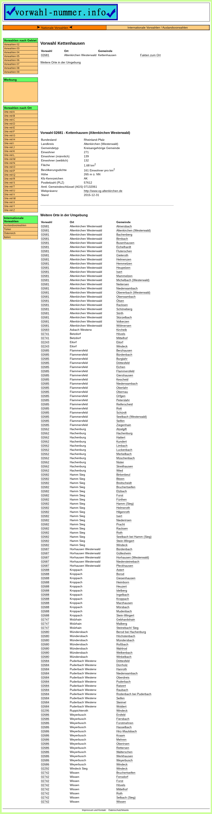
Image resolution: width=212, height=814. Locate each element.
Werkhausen (124, 756)
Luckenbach (124, 449)
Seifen (120, 420)
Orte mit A (9, 112)
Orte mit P (9, 171)
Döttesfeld (123, 362)
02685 (45, 350)
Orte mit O (9, 167)
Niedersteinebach (127, 561)
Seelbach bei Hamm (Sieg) (134, 536)
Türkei (7, 229)
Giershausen (124, 375)
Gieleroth (122, 255)
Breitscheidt (124, 483)
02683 (45, 329)
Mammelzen (124, 276)
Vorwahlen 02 (11, 44)
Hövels (120, 333)
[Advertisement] (20, 91)
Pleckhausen (124, 565)
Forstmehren (124, 723)
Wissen (121, 801)
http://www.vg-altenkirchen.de (103, 190)
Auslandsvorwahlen (15, 225)
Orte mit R (9, 178)
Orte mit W (10, 198)
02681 (45, 55)
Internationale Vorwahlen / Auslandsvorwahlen (158, 27)
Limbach (122, 445)
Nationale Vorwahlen (54, 27)
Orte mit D (9, 123)
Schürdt (121, 412)
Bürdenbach (124, 354)
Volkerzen (122, 321)
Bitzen (120, 478)
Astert (120, 569)
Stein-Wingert (125, 540)
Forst (119, 495)
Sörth (119, 313)
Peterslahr (123, 400)
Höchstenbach (125, 636)
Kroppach (122, 598)
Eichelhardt (123, 247)
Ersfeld (120, 714)
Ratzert (121, 685)
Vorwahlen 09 (11, 72)
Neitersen (122, 284)
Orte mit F (9, 131)
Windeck (122, 346)
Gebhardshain (125, 619)
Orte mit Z (9, 210)
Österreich (10, 233)
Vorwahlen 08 (11, 68)
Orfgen (120, 396)
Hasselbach (124, 727)
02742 (45, 772)
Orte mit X (9, 202)
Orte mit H (9, 139)
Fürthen (121, 499)
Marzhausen (124, 603)
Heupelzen (123, 267)
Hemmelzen (124, 263)
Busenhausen (125, 242)
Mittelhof (122, 338)
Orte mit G (9, 135)
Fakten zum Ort (150, 55)
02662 (45, 429)
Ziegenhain (123, 425)
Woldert (121, 706)
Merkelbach (124, 454)
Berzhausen (124, 350)
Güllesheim (123, 553)
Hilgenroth (123, 511)
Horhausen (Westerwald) (132, 557)
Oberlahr (122, 387)
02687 (45, 549)
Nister (120, 462)
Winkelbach (123, 656)
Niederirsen (123, 520)
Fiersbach (122, 718)
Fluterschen (124, 251)
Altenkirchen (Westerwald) (133, 230)
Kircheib (121, 329)
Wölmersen (123, 325)
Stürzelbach (124, 317)
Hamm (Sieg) (125, 503)
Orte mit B (9, 115)
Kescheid (122, 379)
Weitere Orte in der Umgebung (60, 62)
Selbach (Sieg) (126, 797)
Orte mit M (9, 159)
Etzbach (121, 491)
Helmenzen (123, 259)
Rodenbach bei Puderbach (133, 694)
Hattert (120, 437)
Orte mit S (9, 182)
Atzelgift (121, 429)
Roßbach (122, 644)
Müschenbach (125, 458)
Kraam (120, 735)
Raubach (122, 689)
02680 (45, 632)
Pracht (120, 524)
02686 (45, 714)
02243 (45, 342)
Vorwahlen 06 (11, 60)
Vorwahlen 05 (11, 56)
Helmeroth (123, 507)
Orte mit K (9, 151)
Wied (119, 470)
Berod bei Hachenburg (131, 632)
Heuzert (121, 586)
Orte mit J (9, 147)
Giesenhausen (125, 578)
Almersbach (124, 226)
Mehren (121, 739)
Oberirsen (122, 743)
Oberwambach (126, 296)
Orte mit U (9, 190)
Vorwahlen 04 (11, 52)
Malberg (121, 623)
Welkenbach (124, 652)
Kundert (121, 441)
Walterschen (124, 752)
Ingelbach (122, 594)
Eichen (120, 367)
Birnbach (122, 238)
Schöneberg (124, 309)
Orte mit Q (9, 174)
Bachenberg (124, 234)
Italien (7, 237)
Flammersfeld (125, 371)
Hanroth (121, 669)
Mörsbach (122, 607)
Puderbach (123, 681)
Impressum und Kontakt (94, 810)
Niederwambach (127, 288)
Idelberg (121, 590)
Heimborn (122, 582)
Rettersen (122, 747)
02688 (45, 569)
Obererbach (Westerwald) (133, 292)
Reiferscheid (124, 404)
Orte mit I (9, 143)
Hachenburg (124, 433)
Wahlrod (121, 648)
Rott (119, 408)
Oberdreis (122, 677)
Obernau (122, 391)
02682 (45, 474)
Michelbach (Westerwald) (132, 280)
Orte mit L (9, 155)
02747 (45, 619)
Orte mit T (9, 186)
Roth (119, 532)
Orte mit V (9, 194)
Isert (119, 271)
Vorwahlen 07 (11, 64)
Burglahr (122, 358)
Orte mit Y (9, 206)
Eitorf (119, 342)
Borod (120, 574)
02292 (45, 768)
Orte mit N (9, 163)
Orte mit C (9, 119)
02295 (45, 710)
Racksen (122, 305)
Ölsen (120, 300)
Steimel (121, 702)
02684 (45, 661)
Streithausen (124, 466)
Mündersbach (125, 640)
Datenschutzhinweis (118, 810)
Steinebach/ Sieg (127, 627)
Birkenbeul (123, 474)
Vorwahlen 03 (11, 48)
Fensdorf (122, 776)
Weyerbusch (124, 760)
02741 (45, 333)
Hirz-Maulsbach (126, 731)
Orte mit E (9, 127)
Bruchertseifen (125, 487)
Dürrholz (122, 665)
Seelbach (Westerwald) (131, 416)
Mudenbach (124, 611)
